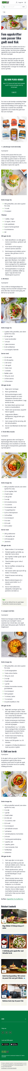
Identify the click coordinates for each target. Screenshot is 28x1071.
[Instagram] (6, 1032)
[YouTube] (10, 1032)
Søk (23, 7)
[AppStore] (14, 1044)
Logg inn (14, 92)
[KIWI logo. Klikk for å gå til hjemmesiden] (5, 2)
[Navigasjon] (25, 2)
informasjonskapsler (19, 1064)
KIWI (3, 1019)
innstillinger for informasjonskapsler (8, 1068)
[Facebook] (3, 1032)
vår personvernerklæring (8, 1064)
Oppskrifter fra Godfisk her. (15, 899)
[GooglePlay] (5, 1044)
